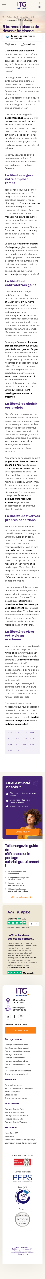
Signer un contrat (23, 794)
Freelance (10, 1079)
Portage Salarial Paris (14, 1109)
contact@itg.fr (18, 1007)
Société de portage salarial (17, 1048)
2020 (24, 738)
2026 (10, 732)
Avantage (9, 1136)
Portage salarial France (15, 1058)
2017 (17, 744)
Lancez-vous (21, 832)
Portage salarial (13, 1039)
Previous (31, 924)
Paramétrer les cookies (22, 1251)
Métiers (8, 1067)
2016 (24, 744)
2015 (32, 744)
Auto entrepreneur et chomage (19, 1088)
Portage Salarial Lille (14, 1119)
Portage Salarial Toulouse (16, 1122)
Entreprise (10, 1127)
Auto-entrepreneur (13, 1085)
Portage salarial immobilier (16, 1061)
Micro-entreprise (12, 1091)
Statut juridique (11, 1095)
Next (36, 924)
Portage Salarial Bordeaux (16, 1116)
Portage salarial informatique (17, 1064)
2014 (10, 750)
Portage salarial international (17, 1051)
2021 (17, 738)
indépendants (21, 1098)
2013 (17, 750)
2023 (31, 732)
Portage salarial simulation (16, 1045)
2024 (24, 732)
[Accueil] (3, 17)
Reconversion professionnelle (18, 1071)
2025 (17, 732)
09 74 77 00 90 (19, 1010)
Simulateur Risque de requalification (21, 1143)
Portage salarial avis (14, 1054)
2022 (10, 738)
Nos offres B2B (11, 1133)
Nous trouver (12, 1103)
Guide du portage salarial (16, 1074)
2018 (10, 744)
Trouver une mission (19, 806)
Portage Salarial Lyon (14, 1112)
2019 (32, 738)
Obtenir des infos (20, 801)
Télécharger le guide (19, 897)
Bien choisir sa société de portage (20, 1140)
